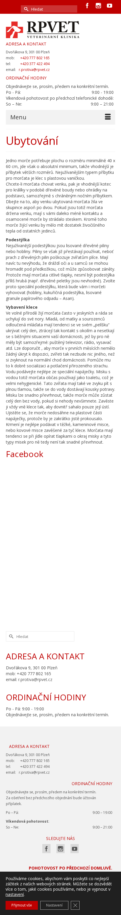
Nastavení (54, 905)
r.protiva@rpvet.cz (35, 679)
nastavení (15, 894)
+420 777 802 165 (35, 57)
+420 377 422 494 (35, 63)
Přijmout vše (21, 905)
